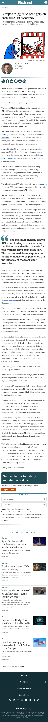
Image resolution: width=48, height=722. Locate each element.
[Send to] (20, 81)
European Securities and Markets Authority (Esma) (19, 512)
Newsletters (22, 699)
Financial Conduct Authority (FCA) (13, 514)
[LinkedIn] (11, 81)
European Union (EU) (34, 514)
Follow (24, 494)
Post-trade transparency (31, 517)
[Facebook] (7, 81)
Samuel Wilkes (24, 63)
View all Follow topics (10, 699)
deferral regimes (8, 300)
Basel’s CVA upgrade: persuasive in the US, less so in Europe (15, 645)
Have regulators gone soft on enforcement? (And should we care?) (16, 593)
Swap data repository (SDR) (11, 517)
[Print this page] (24, 81)
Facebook (18, 699)
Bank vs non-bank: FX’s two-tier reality (15, 568)
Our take (4, 8)
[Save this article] (16, 81)
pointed (43, 184)
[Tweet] (3, 81)
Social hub (34, 699)
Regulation (20, 509)
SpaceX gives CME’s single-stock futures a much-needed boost (13, 544)
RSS (38, 699)
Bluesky (26, 699)
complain (5, 137)
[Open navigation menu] (2, 2)
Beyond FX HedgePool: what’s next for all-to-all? (15, 621)
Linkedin (14, 699)
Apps (30, 699)
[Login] (46, 2)
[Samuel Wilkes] (7, 68)
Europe (28, 509)
